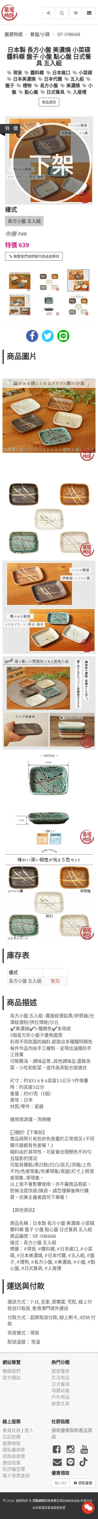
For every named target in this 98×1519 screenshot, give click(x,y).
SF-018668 (68, 34)
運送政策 (12, 1463)
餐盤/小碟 (40, 34)
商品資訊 (49, 102)
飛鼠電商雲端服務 (47, 1508)
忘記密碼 (12, 1437)
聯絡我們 (12, 1371)
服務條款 (12, 1443)
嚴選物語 (14, 34)
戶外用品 (61, 1397)
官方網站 (12, 1378)
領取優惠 (85, 1483)
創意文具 (61, 1404)
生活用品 (61, 1378)
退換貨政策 (14, 1456)
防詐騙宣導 (14, 1469)
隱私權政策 (14, 1450)
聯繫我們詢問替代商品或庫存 (36, 256)
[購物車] (75, 13)
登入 (28, 1430)
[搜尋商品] (62, 13)
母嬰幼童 (61, 1390)
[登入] (49, 13)
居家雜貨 (61, 1371)
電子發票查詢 (16, 1476)
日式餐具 (61, 1384)
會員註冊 (12, 1430)
